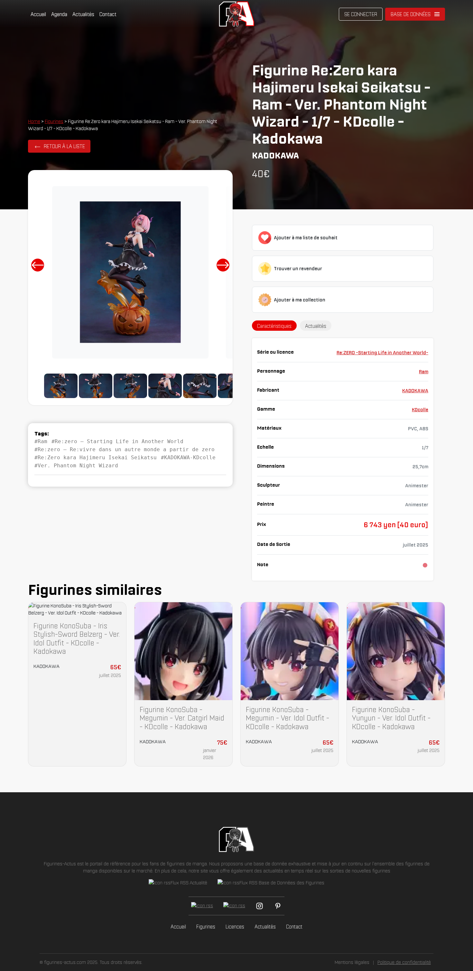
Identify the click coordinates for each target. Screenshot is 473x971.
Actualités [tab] (315, 326)
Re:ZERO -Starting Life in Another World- (382, 352)
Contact (107, 14)
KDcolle (420, 409)
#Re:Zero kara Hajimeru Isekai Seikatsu (95, 457)
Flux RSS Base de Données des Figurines (281, 883)
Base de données (411, 14)
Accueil (38, 14)
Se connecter (360, 14)
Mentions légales (352, 962)
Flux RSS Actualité (189, 883)
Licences (235, 926)
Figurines (54, 121)
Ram (423, 371)
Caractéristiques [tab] (274, 326)
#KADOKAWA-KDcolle (188, 457)
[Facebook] (202, 906)
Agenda (59, 14)
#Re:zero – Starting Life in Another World (117, 441)
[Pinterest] (278, 906)
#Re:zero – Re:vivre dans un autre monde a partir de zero (124, 449)
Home (34, 121)
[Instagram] (259, 906)
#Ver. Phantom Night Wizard (76, 465)
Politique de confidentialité (404, 962)
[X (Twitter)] (234, 906)
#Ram (40, 441)
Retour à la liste (64, 146)
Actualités (83, 14)
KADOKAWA (415, 390)
